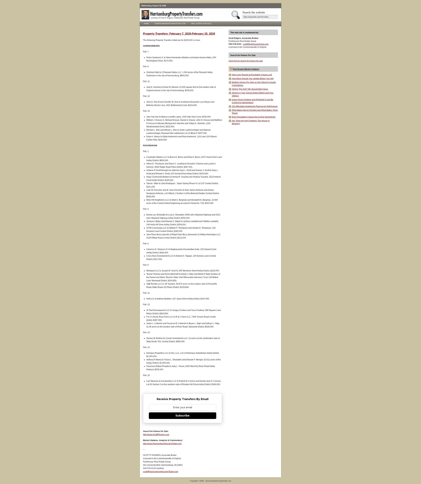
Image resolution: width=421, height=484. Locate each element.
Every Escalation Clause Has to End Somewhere (253, 117)
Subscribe (182, 415)
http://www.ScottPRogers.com (156, 434)
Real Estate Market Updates (246, 69)
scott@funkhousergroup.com (256, 44)
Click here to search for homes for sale (246, 61)
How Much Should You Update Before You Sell (253, 78)
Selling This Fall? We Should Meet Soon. (250, 89)
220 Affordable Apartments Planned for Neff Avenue (255, 106)
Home (146, 24)
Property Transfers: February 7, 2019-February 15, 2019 (179, 33)
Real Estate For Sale (201, 24)
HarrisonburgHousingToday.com (170, 24)
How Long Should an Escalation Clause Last (252, 75)
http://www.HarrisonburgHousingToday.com (162, 444)
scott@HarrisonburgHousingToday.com (160, 471)
